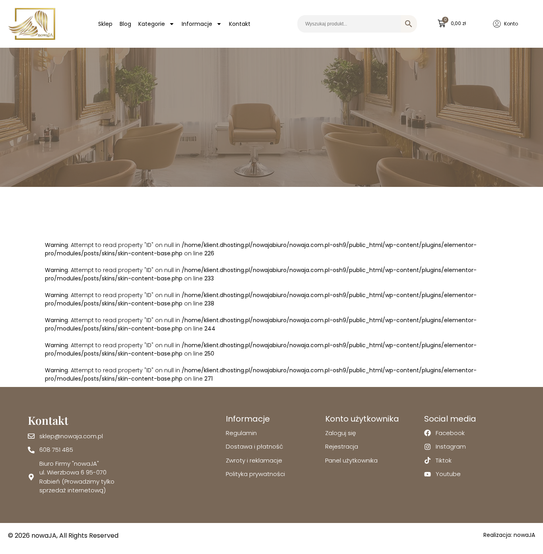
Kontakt (239, 24)
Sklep (105, 24)
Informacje (197, 24)
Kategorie (151, 24)
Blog (125, 24)
